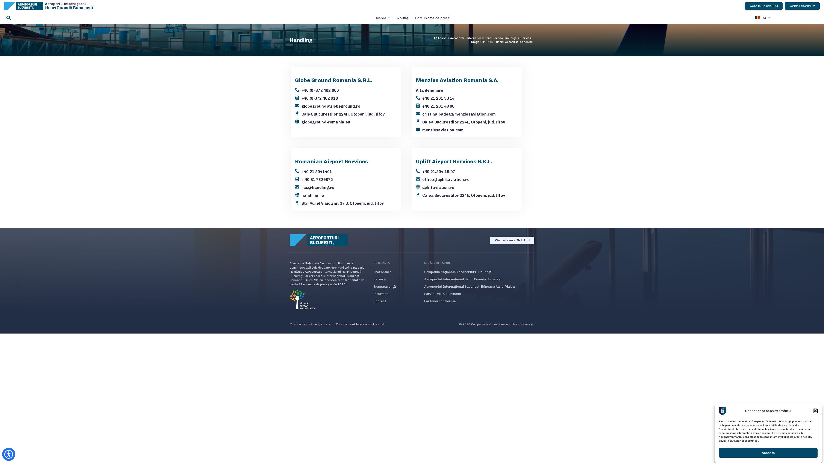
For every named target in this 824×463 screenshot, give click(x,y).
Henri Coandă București (69, 7)
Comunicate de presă (432, 18)
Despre (380, 18)
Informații (381, 294)
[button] (815, 411)
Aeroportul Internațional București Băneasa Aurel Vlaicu (469, 287)
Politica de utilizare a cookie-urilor (361, 324)
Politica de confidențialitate (310, 324)
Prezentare (382, 272)
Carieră (379, 279)
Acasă (442, 38)
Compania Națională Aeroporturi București (458, 272)
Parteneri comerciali (440, 301)
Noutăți (403, 18)
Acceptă (768, 453)
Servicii (526, 38)
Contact (379, 301)
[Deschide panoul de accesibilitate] (8, 454)
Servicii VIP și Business (442, 294)
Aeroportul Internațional (65, 4)
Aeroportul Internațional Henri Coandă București (463, 279)
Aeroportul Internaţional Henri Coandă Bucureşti (483, 38)
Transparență (384, 287)
